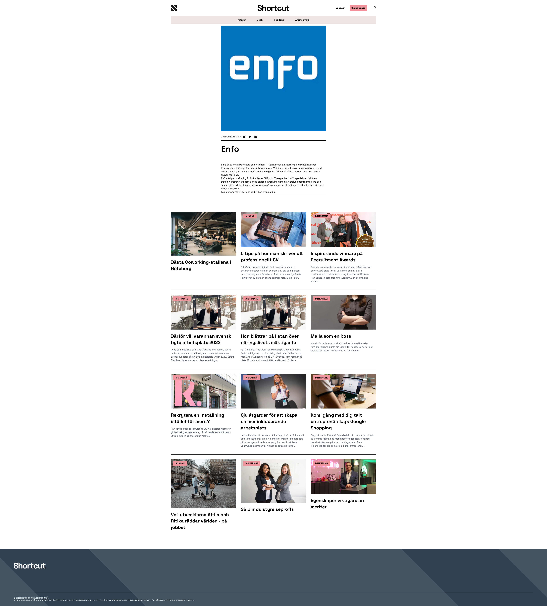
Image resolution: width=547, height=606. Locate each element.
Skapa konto (358, 7)
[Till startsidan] (30, 566)
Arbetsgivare (302, 19)
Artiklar (242, 19)
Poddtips (279, 19)
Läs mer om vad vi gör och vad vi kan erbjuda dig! (248, 192)
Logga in (340, 7)
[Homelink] (205, 8)
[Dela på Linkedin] (255, 137)
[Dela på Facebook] (244, 137)
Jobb (260, 19)
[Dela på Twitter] (250, 137)
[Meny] (372, 8)
